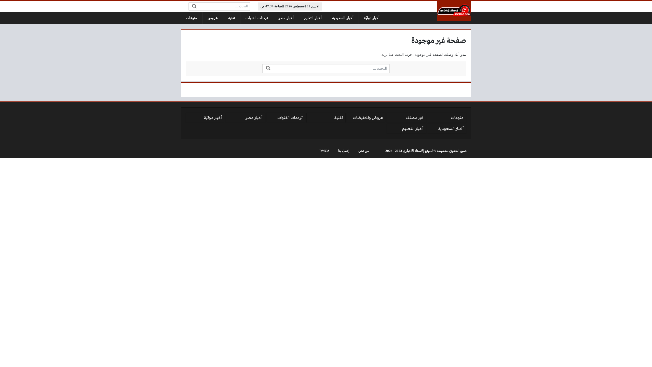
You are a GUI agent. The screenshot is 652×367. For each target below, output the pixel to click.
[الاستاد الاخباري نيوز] (454, 11)
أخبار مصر (286, 18)
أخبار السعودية (343, 18)
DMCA (324, 151)
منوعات (191, 18)
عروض (213, 18)
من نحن (363, 151)
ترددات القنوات (257, 18)
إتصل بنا (343, 151)
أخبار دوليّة (371, 18)
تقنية (231, 18)
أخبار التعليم (313, 18)
